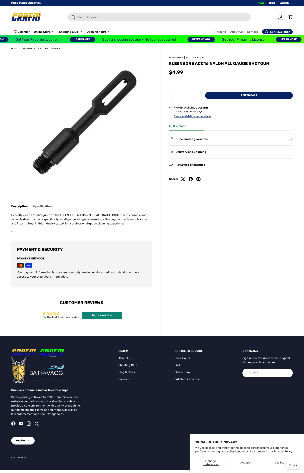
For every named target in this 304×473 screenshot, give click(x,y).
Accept (245, 462)
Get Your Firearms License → (33, 39)
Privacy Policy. (283, 451)
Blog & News (126, 372)
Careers (123, 379)
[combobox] (159, 17)
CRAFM (22, 457)
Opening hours (97, 31)
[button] (290, 17)
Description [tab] (19, 206)
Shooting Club (68, 31)
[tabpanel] (81, 223)
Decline (279, 462)
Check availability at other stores (192, 116)
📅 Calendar (21, 31)
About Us (236, 31)
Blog (272, 2)
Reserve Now (196, 39)
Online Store (42, 31)
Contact (252, 31)
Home (14, 48)
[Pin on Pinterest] (198, 179)
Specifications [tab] (43, 206)
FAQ (177, 365)
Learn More (77, 39)
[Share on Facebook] (191, 179)
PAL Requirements (187, 379)
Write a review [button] (102, 315)
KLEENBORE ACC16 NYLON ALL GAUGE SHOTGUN (42, 48)
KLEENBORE (176, 57)
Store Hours (182, 358)
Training (220, 31)
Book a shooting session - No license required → (136, 39)
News (261, 2)
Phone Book (182, 372)
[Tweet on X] (183, 179)
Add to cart (249, 95)
